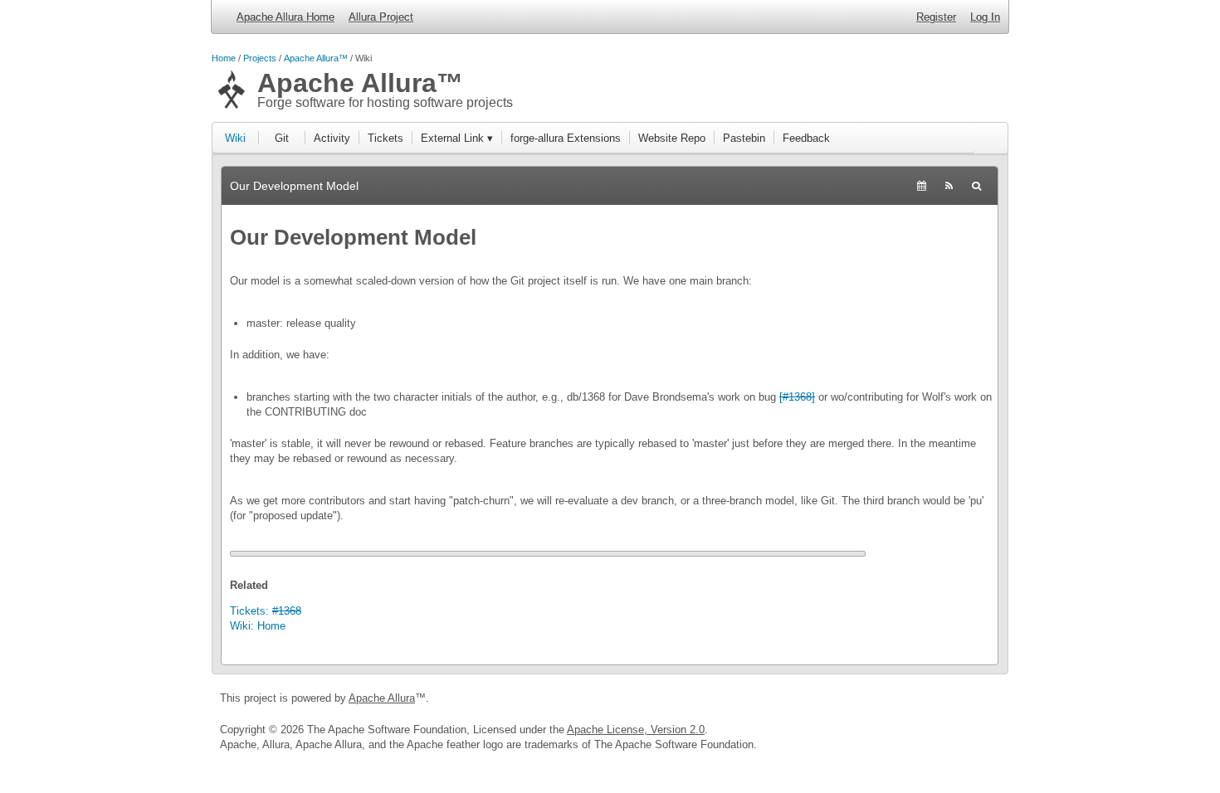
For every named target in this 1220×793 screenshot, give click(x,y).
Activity (332, 138)
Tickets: (265, 611)
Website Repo (671, 138)
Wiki (235, 138)
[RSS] (949, 186)
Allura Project (381, 17)
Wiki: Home (257, 626)
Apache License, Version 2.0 (636, 729)
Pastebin (744, 138)
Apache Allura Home (285, 17)
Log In (985, 17)
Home (224, 58)
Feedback (806, 138)
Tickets (385, 138)
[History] (921, 186)
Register (936, 17)
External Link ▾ (457, 138)
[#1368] (797, 397)
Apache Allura (382, 698)
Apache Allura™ (316, 58)
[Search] (976, 186)
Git (282, 138)
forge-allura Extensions (565, 138)
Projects (259, 58)
